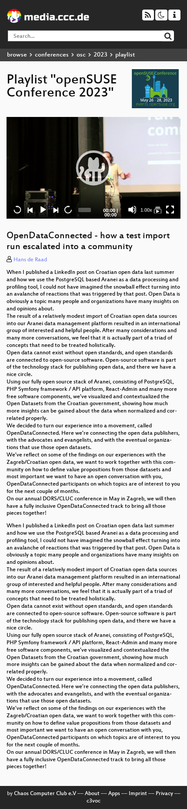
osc (81, 55)
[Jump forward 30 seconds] (68, 209)
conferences (52, 55)
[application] (93, 168)
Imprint (138, 794)
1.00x (146, 210)
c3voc (93, 801)
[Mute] (132, 209)
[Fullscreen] (170, 209)
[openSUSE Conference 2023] (157, 209)
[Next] (55, 209)
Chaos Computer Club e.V (45, 794)
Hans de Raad (30, 260)
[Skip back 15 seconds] (17, 209)
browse (17, 55)
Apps (114, 794)
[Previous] (30, 209)
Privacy (164, 794)
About (92, 794)
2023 (100, 55)
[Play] (93, 168)
